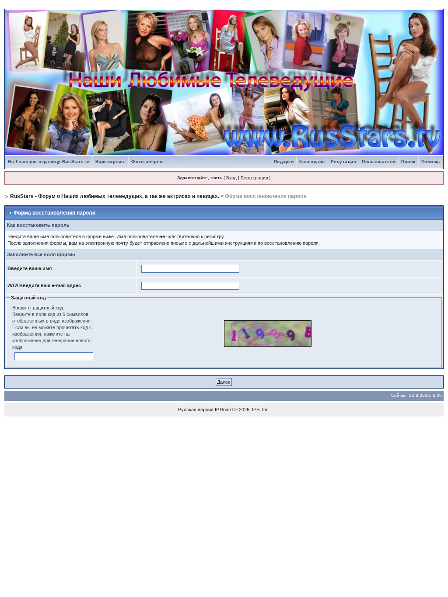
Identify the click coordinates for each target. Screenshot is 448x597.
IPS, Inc (260, 409)
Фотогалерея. (147, 161)
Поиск (408, 161)
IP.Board (224, 409)
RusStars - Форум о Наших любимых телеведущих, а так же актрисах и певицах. (114, 196)
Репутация (344, 161)
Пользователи (379, 161)
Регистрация (254, 177)
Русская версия (196, 409)
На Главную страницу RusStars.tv (49, 161)
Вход (231, 177)
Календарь (312, 161)
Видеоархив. (110, 161)
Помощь (430, 161)
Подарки (284, 161)
